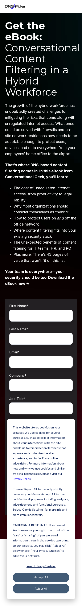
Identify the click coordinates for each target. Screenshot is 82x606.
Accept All (41, 577)
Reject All (41, 588)
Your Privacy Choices (41, 566)
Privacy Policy (21, 478)
